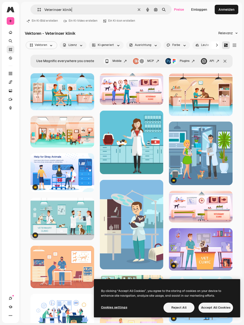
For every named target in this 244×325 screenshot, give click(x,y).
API (211, 61)
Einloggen (199, 9)
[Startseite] (10, 32)
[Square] (234, 45)
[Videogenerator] (10, 99)
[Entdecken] (10, 58)
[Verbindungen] (10, 298)
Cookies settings (114, 307)
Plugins (184, 61)
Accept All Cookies (215, 307)
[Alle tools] (10, 73)
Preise (179, 9)
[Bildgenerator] (10, 90)
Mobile (117, 61)
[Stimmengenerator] (10, 108)
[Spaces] (10, 82)
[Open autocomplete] (37, 9)
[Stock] (10, 49)
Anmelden (226, 9)
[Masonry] (226, 45)
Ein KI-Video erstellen (83, 21)
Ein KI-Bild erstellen (45, 21)
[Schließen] (225, 61)
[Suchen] (10, 41)
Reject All (179, 307)
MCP (150, 61)
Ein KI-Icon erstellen (121, 21)
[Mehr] (10, 315)
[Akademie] (10, 307)
